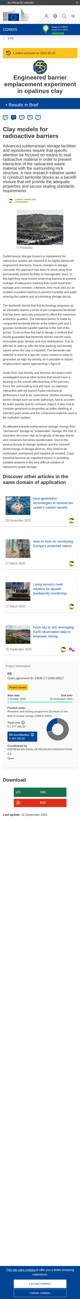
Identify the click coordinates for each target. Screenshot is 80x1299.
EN (13, 117)
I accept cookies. (40, 1283)
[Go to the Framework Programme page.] (40, 67)
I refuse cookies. (40, 1293)
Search (64, 16)
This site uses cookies (21, 1270)
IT (38, 117)
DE (5, 117)
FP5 (11, 38)
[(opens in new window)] (15, 14)
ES (21, 117)
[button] (55, 16)
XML (43, 792)
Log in (46, 16)
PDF (43, 802)
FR (29, 117)
